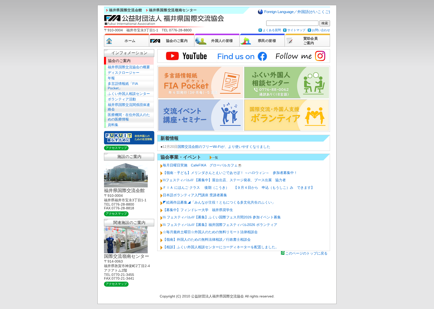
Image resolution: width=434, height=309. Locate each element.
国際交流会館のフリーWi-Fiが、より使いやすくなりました (224, 147)
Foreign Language (297, 12)
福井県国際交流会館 (125, 10)
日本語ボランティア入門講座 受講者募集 (195, 195)
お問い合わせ (321, 30)
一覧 (215, 157)
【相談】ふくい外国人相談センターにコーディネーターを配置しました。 (221, 247)
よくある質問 (272, 30)
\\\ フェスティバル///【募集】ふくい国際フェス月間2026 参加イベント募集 (222, 217)
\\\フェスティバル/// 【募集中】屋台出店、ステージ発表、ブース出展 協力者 (224, 180)
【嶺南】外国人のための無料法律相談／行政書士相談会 (207, 239)
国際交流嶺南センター (126, 256)
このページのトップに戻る (306, 253)
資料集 (113, 125)
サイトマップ (296, 30)
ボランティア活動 (122, 99)
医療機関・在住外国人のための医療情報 (129, 117)
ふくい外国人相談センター (129, 94)
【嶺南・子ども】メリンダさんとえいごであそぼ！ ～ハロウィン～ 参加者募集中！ (230, 173)
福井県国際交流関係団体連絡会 (129, 107)
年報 (111, 78)
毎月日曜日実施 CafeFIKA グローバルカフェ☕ (202, 165)
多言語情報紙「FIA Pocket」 (123, 86)
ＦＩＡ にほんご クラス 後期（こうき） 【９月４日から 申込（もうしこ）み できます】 (238, 188)
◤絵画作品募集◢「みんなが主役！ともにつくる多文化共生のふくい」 (219, 202)
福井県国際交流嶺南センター (173, 10)
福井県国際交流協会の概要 (129, 67)
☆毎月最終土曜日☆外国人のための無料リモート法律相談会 (210, 232)
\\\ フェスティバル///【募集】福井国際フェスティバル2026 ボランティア (220, 225)
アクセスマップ (116, 148)
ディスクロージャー (123, 73)
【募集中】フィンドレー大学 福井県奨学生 (198, 210)
